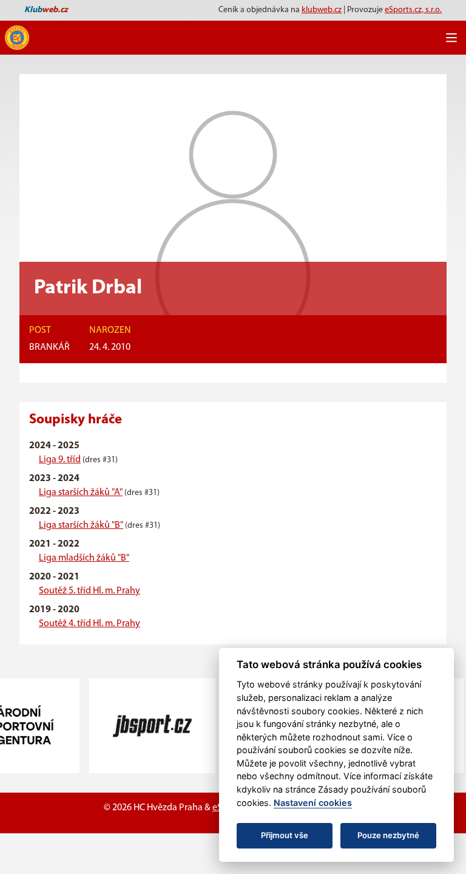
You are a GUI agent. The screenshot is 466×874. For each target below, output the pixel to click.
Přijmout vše (284, 835)
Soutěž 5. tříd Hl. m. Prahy (89, 591)
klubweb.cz (322, 10)
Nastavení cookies (313, 802)
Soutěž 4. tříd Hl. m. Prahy (89, 624)
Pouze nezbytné (388, 835)
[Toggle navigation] (451, 37)
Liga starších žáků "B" (81, 525)
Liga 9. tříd (60, 460)
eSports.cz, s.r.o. (413, 10)
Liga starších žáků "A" (81, 492)
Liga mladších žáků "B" (84, 558)
